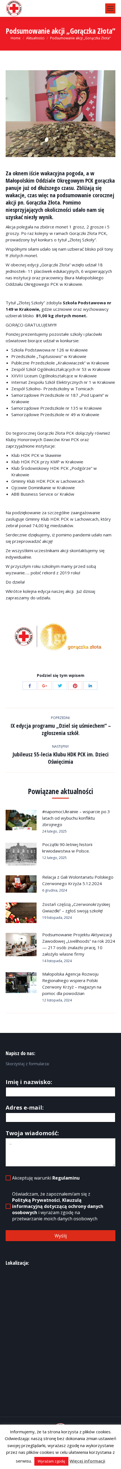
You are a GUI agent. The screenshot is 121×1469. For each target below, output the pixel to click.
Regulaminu (66, 1178)
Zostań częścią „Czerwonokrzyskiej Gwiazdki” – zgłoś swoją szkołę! (76, 907)
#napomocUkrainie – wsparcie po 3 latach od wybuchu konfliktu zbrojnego (76, 818)
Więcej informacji (87, 1461)
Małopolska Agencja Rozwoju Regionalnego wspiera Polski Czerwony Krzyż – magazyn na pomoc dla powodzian (71, 983)
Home (16, 38)
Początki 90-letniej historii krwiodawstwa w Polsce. (67, 848)
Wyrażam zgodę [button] (51, 1461)
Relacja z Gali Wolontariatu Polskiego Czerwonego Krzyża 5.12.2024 (77, 880)
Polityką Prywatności (36, 1200)
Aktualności (35, 38)
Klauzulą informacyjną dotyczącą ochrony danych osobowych (57, 1206)
